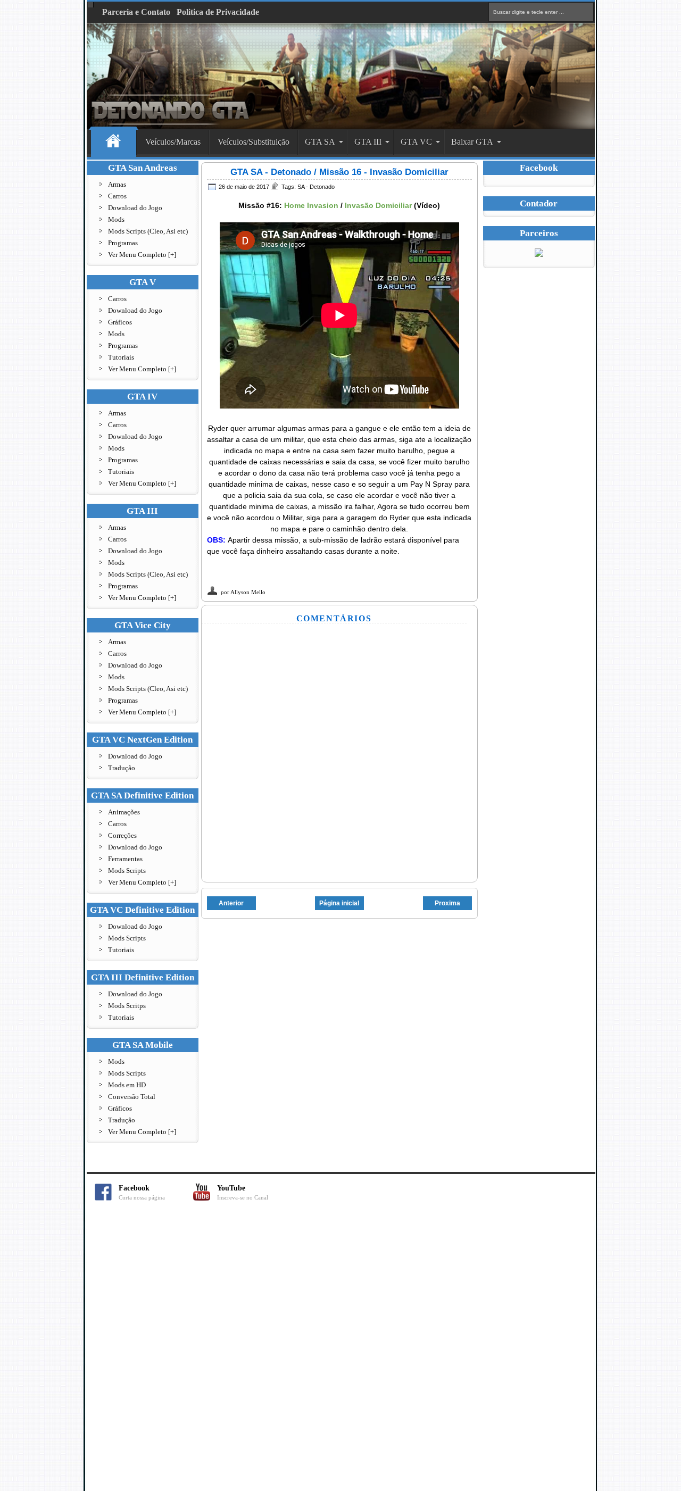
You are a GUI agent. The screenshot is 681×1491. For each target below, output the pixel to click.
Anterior (231, 903)
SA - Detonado (316, 187)
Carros (117, 196)
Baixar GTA (472, 141)
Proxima (447, 903)
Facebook (142, 1192)
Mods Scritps (127, 1006)
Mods (116, 219)
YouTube (242, 1192)
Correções (122, 835)
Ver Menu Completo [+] (142, 255)
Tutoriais (121, 357)
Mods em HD (127, 1085)
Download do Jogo (135, 208)
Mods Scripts (127, 870)
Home (113, 142)
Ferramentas (125, 859)
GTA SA (320, 141)
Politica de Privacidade (218, 11)
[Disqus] (340, 1352)
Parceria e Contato (136, 11)
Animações (124, 812)
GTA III (367, 141)
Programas (123, 243)
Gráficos (120, 322)
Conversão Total (131, 1097)
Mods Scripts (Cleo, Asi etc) (148, 231)
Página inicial (339, 903)
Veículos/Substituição (253, 141)
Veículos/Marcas (173, 141)
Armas (117, 184)
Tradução (121, 768)
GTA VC (416, 141)
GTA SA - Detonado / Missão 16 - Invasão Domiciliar (339, 172)
